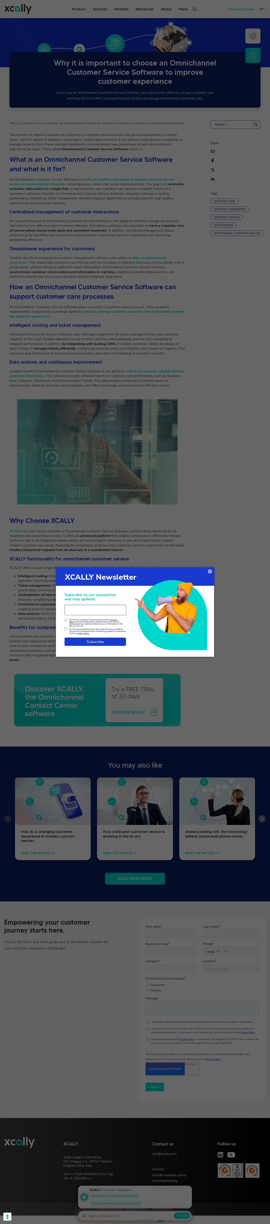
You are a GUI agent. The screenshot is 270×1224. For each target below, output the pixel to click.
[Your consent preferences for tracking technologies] (7, 1217)
